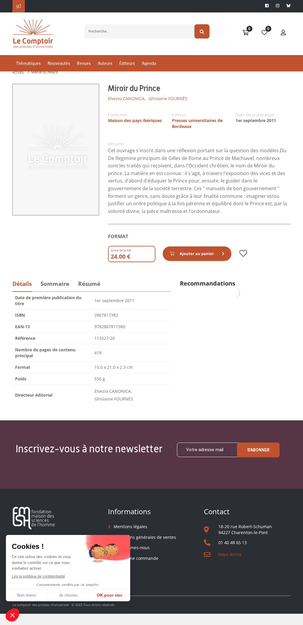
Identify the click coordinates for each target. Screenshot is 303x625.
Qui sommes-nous (132, 547)
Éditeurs (127, 63)
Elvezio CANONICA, (127, 98)
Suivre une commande (136, 558)
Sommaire (55, 284)
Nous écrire (229, 554)
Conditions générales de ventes (145, 537)
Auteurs (105, 63)
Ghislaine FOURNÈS (168, 98)
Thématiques (28, 63)
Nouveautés (59, 63)
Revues (84, 63)
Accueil (18, 72)
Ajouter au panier (197, 253)
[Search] (201, 31)
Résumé (89, 284)
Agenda (149, 63)
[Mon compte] (283, 33)
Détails (22, 284)
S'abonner (258, 450)
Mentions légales (130, 526)
